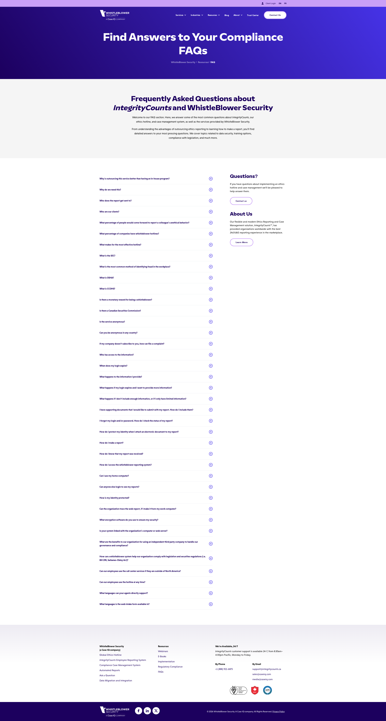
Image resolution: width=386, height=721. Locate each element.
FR (285, 3)
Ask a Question (107, 675)
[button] (181, 15)
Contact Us (275, 15)
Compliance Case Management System (120, 665)
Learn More (242, 242)
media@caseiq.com (262, 679)
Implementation (166, 661)
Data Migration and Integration (116, 680)
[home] (115, 15)
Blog (227, 15)
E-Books (162, 656)
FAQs (160, 671)
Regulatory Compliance (170, 666)
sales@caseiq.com (261, 674)
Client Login (271, 3)
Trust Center (253, 15)
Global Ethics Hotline (111, 655)
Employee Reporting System (123, 660)
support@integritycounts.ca (266, 669)
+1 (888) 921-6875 (224, 669)
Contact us (241, 201)
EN (280, 3)
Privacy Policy (278, 711)
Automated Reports (110, 670)
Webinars (163, 651)
